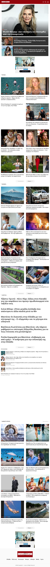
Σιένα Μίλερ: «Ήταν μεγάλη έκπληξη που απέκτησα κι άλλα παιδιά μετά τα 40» (21, 310)
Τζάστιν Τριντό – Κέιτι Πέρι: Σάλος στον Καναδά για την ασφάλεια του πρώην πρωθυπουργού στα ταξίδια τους (25, 301)
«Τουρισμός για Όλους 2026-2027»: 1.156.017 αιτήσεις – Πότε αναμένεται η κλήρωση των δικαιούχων (37, 495)
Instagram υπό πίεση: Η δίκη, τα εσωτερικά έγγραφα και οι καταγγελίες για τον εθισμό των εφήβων (37, 287)
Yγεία (4, 171)
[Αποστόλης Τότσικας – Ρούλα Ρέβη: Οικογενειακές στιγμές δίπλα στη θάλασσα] (7, 41)
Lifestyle (5, 29)
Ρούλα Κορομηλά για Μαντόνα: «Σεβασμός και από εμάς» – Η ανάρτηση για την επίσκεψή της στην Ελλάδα (23, 339)
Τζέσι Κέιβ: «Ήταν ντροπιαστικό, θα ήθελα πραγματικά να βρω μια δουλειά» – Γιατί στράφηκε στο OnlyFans (37, 150)
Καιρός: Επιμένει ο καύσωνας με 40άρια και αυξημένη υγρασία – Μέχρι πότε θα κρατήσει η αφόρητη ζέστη (12, 98)
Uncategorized (30, 464)
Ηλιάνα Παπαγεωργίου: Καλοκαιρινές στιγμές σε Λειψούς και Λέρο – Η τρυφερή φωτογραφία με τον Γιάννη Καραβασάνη (30, 51)
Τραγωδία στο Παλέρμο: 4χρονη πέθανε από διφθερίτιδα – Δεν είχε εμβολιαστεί (11, 232)
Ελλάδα (4, 93)
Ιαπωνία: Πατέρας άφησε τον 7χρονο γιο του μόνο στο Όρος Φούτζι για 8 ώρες (11, 206)
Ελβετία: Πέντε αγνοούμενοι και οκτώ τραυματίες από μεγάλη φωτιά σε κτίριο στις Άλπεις (36, 233)
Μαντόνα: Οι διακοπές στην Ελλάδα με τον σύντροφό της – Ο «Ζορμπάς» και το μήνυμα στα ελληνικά (24, 319)
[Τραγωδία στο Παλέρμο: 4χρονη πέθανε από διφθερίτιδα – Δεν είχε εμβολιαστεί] (12, 221)
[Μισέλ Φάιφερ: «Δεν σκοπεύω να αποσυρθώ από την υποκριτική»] (25, 20)
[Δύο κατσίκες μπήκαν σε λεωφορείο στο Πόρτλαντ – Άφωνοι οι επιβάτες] (12, 275)
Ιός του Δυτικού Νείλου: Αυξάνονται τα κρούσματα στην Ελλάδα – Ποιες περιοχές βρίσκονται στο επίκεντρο (37, 521)
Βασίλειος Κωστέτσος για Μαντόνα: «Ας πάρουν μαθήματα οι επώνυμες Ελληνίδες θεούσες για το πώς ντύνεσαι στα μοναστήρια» (24, 329)
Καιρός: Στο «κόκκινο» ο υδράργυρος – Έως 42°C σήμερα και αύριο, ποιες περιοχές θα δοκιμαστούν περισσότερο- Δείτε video (12, 469)
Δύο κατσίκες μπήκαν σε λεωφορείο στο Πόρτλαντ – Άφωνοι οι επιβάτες (11, 286)
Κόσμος (4, 202)
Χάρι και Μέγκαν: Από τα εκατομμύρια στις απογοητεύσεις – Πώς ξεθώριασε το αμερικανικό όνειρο (37, 469)
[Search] (45, 2)
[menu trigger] (48, 2)
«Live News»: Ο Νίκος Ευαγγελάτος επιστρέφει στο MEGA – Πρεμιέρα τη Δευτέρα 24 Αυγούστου (10, 495)
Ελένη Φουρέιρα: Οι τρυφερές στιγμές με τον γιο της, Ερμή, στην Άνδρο (12, 104)
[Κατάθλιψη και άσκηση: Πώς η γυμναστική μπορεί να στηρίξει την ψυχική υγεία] (12, 164)
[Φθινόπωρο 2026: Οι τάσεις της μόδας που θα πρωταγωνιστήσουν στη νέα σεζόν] (37, 164)
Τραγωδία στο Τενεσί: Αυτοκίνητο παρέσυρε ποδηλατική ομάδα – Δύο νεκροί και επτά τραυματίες (37, 207)
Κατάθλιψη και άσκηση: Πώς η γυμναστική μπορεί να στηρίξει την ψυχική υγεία (12, 175)
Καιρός (8, 93)
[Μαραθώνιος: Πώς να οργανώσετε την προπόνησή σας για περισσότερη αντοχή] (37, 433)
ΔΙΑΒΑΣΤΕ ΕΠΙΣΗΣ (6, 421)
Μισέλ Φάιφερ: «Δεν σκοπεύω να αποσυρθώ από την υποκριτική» (24, 32)
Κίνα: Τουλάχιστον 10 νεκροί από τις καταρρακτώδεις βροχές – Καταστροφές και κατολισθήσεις (37, 259)
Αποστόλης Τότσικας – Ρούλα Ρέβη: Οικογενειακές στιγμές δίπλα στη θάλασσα (29, 41)
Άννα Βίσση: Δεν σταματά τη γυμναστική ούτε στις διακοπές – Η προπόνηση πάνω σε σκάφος (37, 124)
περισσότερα (45, 421)
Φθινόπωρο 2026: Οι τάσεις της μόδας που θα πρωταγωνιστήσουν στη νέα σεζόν (37, 175)
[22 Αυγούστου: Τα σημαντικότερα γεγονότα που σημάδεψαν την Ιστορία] (12, 433)
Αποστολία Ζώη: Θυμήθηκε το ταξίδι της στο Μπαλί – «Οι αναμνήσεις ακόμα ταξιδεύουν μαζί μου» (12, 150)
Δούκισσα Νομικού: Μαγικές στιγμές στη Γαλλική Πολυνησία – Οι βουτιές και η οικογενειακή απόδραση (12, 521)
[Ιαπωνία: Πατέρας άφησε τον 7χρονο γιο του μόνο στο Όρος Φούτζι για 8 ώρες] (12, 195)
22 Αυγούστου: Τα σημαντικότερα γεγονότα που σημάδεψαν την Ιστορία (12, 443)
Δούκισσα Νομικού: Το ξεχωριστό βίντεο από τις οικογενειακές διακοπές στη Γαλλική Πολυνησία (37, 98)
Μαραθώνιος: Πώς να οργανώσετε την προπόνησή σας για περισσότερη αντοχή (37, 443)
